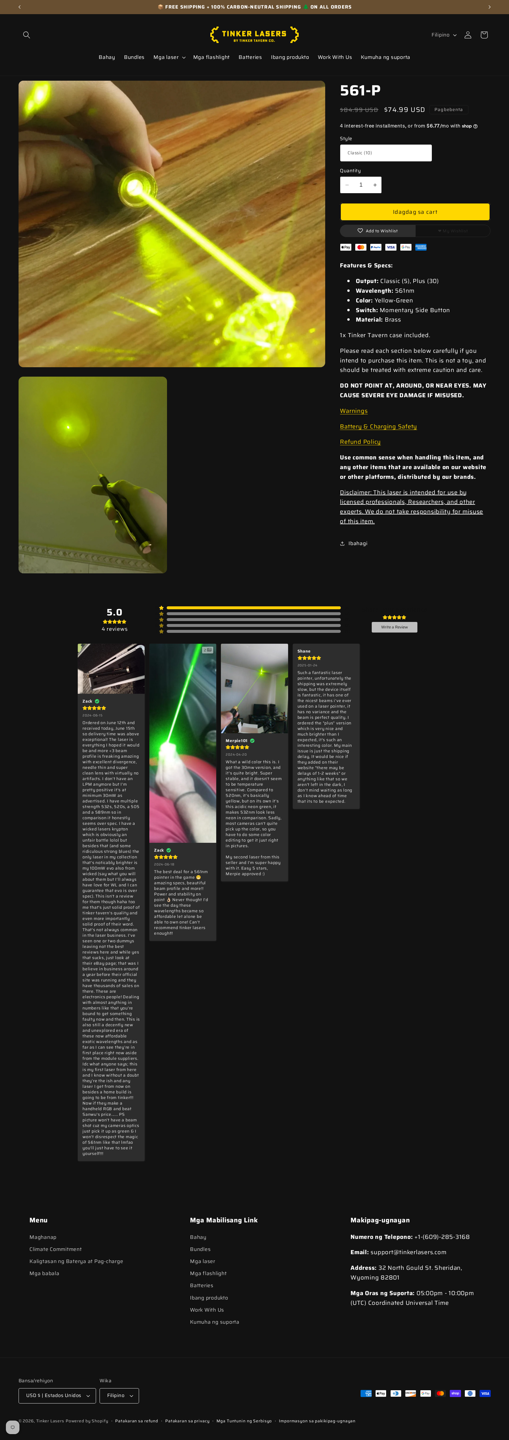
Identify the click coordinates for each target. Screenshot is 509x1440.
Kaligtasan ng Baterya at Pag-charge (76, 1261)
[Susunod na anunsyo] (489, 7)
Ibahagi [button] (357, 543)
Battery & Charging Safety (378, 426)
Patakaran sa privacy (187, 1421)
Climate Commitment (55, 1249)
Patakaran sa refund (136, 1421)
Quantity (350, 171)
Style (346, 138)
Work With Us (207, 1310)
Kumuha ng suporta (214, 1322)
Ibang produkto (209, 1298)
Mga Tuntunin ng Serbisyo (244, 1421)
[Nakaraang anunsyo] (19, 7)
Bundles (200, 1249)
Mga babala (44, 1273)
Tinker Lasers (50, 1421)
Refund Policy (360, 441)
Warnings (354, 411)
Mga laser (202, 1261)
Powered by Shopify (87, 1421)
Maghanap (43, 1237)
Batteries (202, 1286)
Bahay (198, 1237)
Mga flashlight (208, 1273)
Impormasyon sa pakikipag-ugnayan (317, 1421)
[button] (27, 35)
